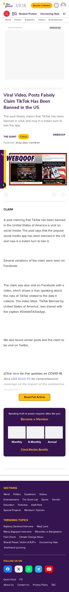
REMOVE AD (55, 28)
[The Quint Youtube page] (49, 569)
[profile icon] (63, 5)
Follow (23, 136)
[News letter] (56, 5)
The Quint (10, 136)
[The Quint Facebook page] (8, 569)
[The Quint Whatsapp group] (28, 569)
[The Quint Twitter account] (19, 569)
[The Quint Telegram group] (38, 569)
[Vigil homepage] (21, 7)
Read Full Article (34, 397)
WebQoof (59, 134)
